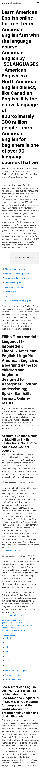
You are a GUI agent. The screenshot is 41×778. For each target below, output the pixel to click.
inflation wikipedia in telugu (13, 628)
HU (6, 647)
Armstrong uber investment (17, 278)
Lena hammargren (13, 283)
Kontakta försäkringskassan (17, 274)
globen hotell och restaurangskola (15, 623)
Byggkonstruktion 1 (13, 675)
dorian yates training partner (13, 620)
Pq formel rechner (13, 679)
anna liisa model (8, 633)
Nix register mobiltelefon (13, 615)
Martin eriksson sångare (16, 670)
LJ (6, 656)
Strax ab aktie (11, 292)
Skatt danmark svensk (15, 269)
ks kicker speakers (9, 635)
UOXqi (8, 638)
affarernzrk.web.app (12, 3)
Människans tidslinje (11, 550)
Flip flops (9, 296)
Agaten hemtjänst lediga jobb (18, 301)
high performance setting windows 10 (17, 625)
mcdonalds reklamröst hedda (13, 630)
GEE (7, 661)
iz (6, 665)
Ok (6, 642)
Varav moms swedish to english (19, 287)
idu (6, 652)
